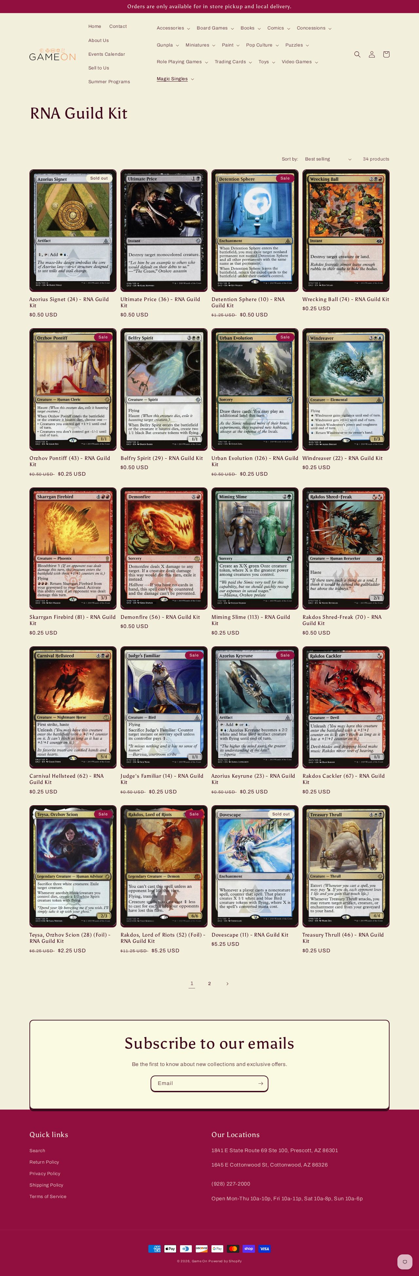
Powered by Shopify (225, 1261)
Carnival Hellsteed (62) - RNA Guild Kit (66, 779)
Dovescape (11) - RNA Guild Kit (250, 935)
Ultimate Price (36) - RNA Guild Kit (160, 302)
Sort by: (290, 159)
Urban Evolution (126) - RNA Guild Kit (255, 461)
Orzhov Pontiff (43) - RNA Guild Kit (69, 461)
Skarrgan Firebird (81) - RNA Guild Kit (72, 620)
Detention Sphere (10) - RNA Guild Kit (247, 302)
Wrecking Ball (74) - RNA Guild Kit (345, 299)
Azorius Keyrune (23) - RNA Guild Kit (253, 779)
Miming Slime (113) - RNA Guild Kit (250, 620)
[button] (173, 28)
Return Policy (44, 1162)
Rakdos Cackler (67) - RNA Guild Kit (343, 779)
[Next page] (227, 984)
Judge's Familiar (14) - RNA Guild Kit (162, 779)
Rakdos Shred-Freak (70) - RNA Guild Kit (342, 620)
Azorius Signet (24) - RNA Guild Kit (69, 302)
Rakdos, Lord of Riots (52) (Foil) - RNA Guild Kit (163, 938)
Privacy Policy (44, 1173)
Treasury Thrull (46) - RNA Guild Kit (343, 938)
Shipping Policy (46, 1185)
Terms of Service (48, 1196)
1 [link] (192, 983)
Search (37, 1150)
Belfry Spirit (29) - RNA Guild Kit (161, 458)
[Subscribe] (260, 1084)
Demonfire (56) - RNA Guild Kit (160, 617)
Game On (200, 1261)
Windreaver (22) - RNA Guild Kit (342, 458)
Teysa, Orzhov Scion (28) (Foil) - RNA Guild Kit (70, 938)
